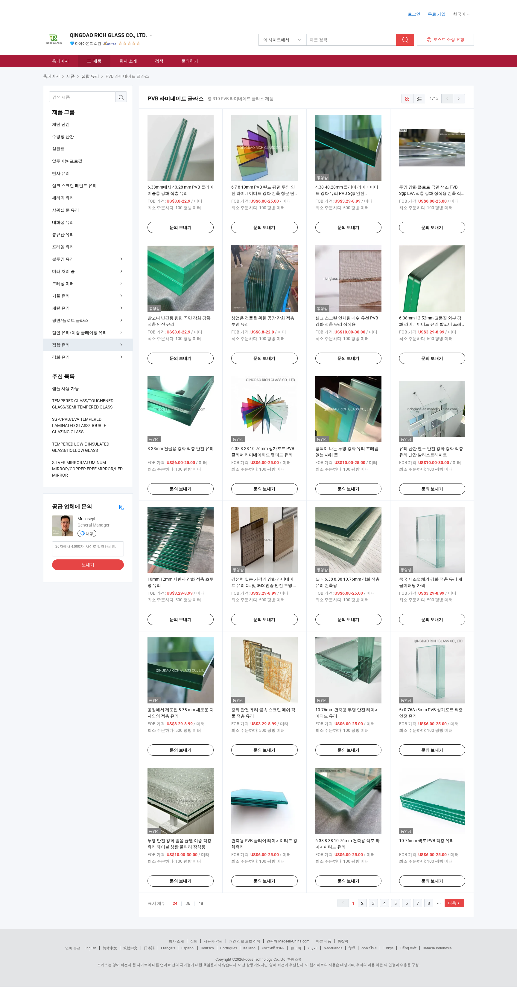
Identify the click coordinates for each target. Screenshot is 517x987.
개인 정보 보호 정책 (244, 941)
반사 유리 (61, 173)
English (90, 947)
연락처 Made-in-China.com (288, 941)
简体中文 (110, 947)
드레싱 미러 (63, 283)
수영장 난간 (63, 136)
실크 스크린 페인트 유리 (74, 185)
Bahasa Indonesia (437, 947)
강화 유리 (61, 357)
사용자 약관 (213, 941)
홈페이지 (60, 61)
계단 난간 (61, 124)
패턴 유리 (61, 308)
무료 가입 (436, 14)
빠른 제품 (323, 941)
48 (200, 903)
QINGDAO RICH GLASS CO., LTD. (108, 35)
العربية (312, 947)
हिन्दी (352, 947)
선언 (193, 941)
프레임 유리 (63, 247)
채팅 (89, 533)
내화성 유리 (63, 222)
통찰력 (342, 941)
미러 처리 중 (63, 271)
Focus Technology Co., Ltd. (264, 959)
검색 (159, 61)
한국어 (296, 947)
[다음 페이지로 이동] (459, 98)
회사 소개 (128, 61)
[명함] (121, 507)
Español (187, 947)
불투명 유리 (63, 259)
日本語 (149, 947)
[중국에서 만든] (81, 12)
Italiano (249, 947)
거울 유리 (61, 296)
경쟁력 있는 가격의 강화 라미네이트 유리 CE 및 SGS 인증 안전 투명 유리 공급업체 (264, 585)
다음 (452, 903)
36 (187, 903)
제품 (97, 61)
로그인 (414, 14)
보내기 (88, 564)
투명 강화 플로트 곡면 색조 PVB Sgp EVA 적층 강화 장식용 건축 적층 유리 (432, 193)
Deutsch (207, 947)
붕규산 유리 (63, 234)
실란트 (58, 149)
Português (228, 947)
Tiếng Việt (408, 947)
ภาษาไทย (369, 947)
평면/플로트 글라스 (70, 320)
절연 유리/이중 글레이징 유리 (79, 332)
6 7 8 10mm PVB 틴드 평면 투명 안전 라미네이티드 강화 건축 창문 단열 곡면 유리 (263, 193)
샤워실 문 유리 (65, 210)
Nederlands (333, 947)
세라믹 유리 (63, 198)
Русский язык (273, 947)
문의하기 (189, 61)
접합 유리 (61, 345)
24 (175, 903)
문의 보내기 (180, 227)
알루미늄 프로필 (67, 161)
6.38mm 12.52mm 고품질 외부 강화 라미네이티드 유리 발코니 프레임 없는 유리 (430, 324)
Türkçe (388, 947)
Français (168, 947)
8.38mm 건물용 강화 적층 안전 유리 (181, 448)
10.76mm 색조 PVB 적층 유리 (426, 840)
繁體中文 (130, 947)
